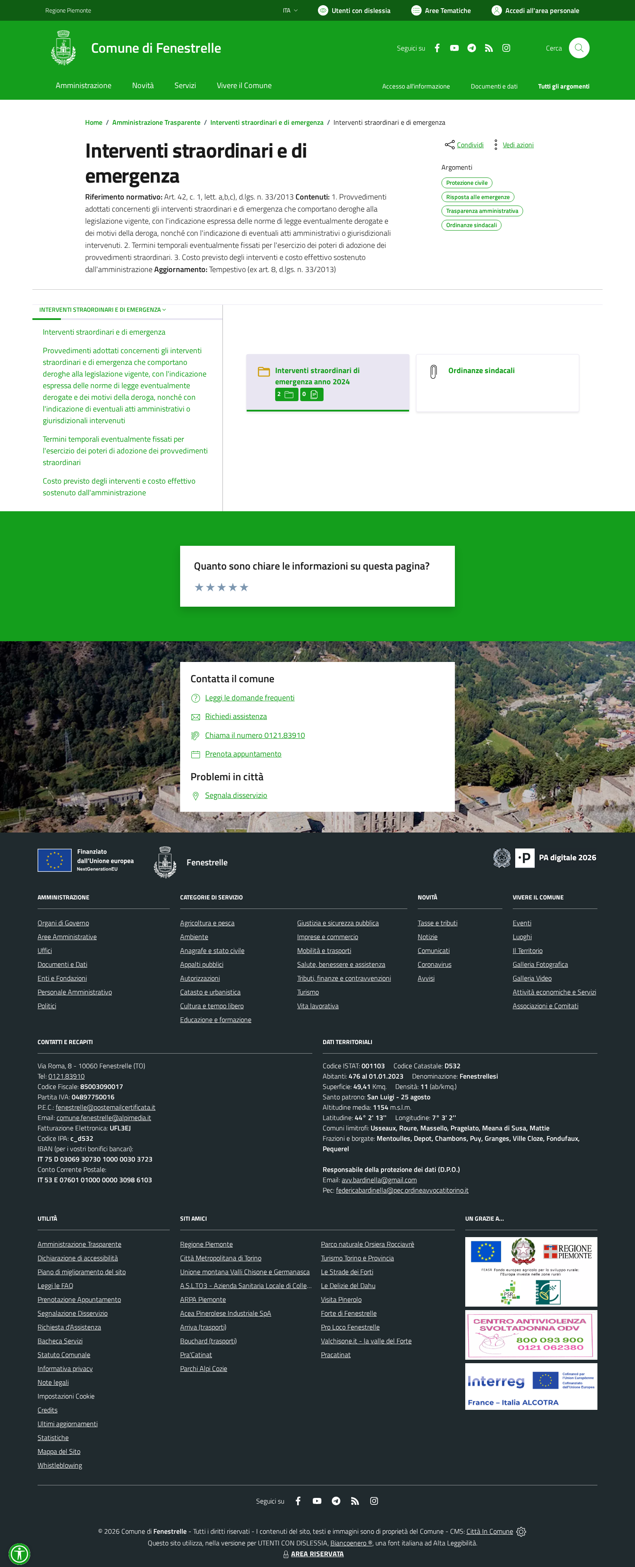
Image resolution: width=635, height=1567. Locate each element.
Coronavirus (434, 964)
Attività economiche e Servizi (554, 992)
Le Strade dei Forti (347, 1271)
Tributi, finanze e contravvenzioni (344, 978)
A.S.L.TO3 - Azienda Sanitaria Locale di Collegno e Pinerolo (264, 1285)
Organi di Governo (63, 923)
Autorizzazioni (200, 978)
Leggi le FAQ (55, 1285)
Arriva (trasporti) (203, 1327)
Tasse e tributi (437, 923)
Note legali (53, 1382)
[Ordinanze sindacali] (434, 371)
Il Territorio (528, 950)
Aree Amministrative (67, 936)
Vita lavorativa (318, 1005)
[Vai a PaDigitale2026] (544, 857)
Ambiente (194, 936)
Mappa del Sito (59, 1451)
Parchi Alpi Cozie (203, 1368)
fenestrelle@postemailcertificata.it (106, 1107)
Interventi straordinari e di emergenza (267, 122)
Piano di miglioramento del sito (82, 1271)
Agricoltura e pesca (207, 923)
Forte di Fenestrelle (349, 1313)
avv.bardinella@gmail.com (379, 1179)
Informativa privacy (65, 1368)
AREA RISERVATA (317, 1553)
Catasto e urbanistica (210, 992)
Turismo (308, 992)
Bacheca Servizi (60, 1341)
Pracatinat (336, 1354)
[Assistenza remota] (521, 1531)
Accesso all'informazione (416, 86)
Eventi (522, 923)
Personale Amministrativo (75, 992)
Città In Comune (490, 1531)
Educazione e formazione (215, 1019)
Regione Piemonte (68, 10)
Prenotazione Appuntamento (79, 1299)
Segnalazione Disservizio (73, 1313)
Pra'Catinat (196, 1354)
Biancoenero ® (351, 1543)
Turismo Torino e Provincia (357, 1258)
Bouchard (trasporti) (208, 1341)
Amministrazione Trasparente (156, 122)
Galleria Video (532, 978)
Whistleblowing (60, 1465)
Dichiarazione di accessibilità (78, 1258)
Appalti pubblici (201, 964)
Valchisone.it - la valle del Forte (366, 1341)
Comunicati (434, 950)
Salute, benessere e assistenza (341, 964)
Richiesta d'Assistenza (69, 1327)
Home (93, 122)
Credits (47, 1410)
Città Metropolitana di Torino (220, 1258)
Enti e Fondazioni (62, 978)
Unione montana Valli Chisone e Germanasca (245, 1271)
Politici (47, 1005)
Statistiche (53, 1437)
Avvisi (426, 978)
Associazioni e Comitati (545, 1005)
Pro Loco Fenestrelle (350, 1327)
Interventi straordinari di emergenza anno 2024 (317, 375)
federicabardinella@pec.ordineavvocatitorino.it (402, 1190)
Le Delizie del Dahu (348, 1285)
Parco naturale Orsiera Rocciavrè (367, 1244)
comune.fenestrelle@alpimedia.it (104, 1117)
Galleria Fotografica (540, 964)
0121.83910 (66, 1076)
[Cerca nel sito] (579, 48)
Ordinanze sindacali (481, 370)
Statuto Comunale (64, 1354)
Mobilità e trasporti (324, 950)
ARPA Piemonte (203, 1299)
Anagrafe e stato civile (212, 950)
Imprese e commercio (327, 936)
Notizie (428, 936)
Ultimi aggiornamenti (68, 1423)
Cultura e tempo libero (212, 1005)
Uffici (45, 950)
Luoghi (522, 936)
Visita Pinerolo (341, 1299)
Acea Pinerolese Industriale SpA (225, 1313)
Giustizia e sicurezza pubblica (338, 923)
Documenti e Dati (62, 964)
